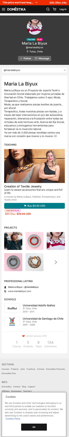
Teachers (27, 391)
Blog (24, 386)
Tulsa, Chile (36, 51)
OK (34, 427)
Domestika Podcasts (55, 369)
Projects (14, 369)
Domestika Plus (9, 373)
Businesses (16, 391)
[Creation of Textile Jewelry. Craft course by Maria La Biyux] (34, 166)
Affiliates (5, 391)
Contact (16, 386)
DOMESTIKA (16, 9)
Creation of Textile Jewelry (23, 186)
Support (31, 386)
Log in (63, 9)
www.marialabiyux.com (19, 291)
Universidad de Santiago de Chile (43, 318)
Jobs (22, 369)
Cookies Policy (13, 418)
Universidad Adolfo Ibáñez (39, 305)
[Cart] (54, 9)
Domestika (6, 386)
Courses (5, 369)
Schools (40, 369)
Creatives (30, 369)
